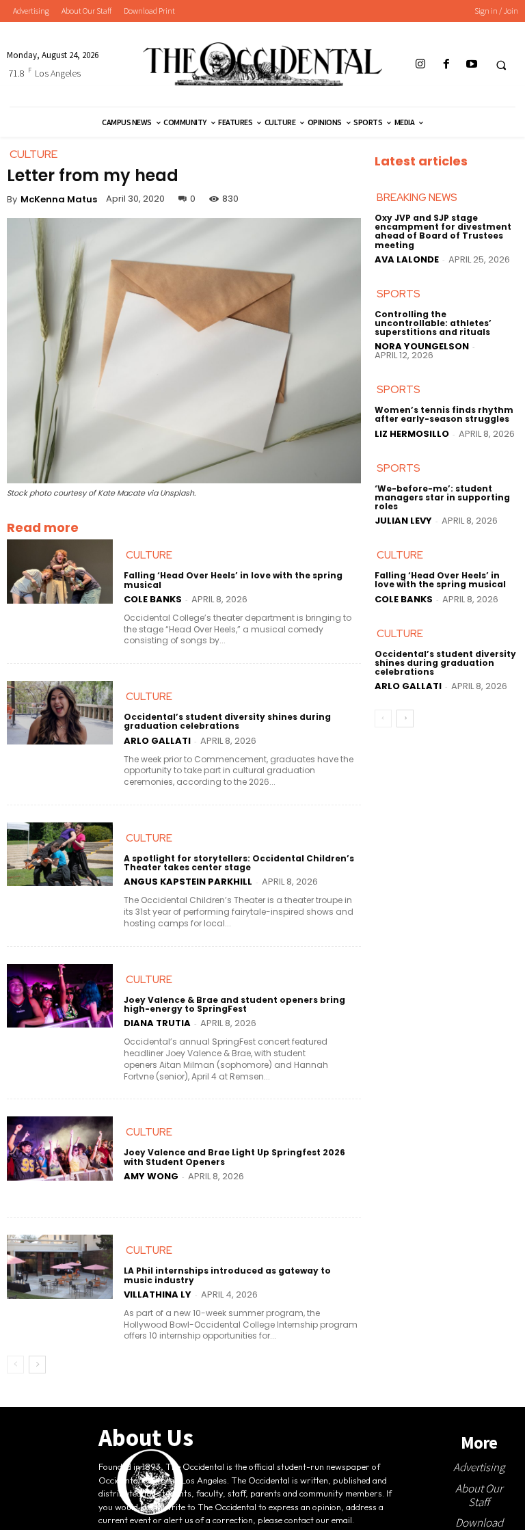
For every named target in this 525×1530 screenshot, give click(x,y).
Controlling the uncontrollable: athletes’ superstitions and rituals (433, 323)
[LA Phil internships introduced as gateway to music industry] (60, 1266)
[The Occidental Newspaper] (262, 64)
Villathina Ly (157, 1294)
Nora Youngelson (422, 346)
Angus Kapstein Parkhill (188, 881)
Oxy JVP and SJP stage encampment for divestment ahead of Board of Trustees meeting (443, 231)
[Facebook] (446, 64)
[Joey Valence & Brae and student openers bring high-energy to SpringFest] (60, 996)
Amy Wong (151, 1176)
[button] (501, 65)
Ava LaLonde (407, 259)
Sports (398, 294)
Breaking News (417, 197)
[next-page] (37, 1364)
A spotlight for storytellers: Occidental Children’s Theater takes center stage (239, 863)
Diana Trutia (157, 1023)
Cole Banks (153, 599)
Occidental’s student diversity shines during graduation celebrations (227, 721)
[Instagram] (421, 64)
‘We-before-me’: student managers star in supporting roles (442, 497)
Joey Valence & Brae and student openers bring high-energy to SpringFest (234, 1004)
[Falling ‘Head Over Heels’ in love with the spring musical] (60, 571)
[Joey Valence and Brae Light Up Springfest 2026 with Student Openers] (60, 1148)
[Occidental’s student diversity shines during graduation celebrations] (60, 712)
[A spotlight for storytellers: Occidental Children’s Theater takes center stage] (60, 854)
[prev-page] (15, 1364)
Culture (149, 555)
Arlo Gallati (157, 740)
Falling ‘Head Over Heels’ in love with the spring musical (233, 579)
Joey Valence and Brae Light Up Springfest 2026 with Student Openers (234, 1156)
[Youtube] (471, 64)
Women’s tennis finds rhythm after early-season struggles (444, 414)
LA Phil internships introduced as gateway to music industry (227, 1275)
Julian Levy (403, 520)
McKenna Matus (59, 199)
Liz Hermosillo (412, 433)
